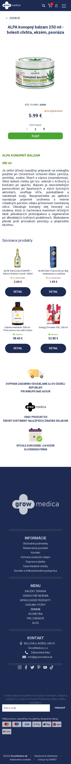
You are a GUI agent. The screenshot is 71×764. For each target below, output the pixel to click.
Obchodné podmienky (35, 543)
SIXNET (53, 759)
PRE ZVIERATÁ (35, 618)
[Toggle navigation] (64, 6)
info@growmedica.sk (40, 657)
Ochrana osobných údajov (35, 557)
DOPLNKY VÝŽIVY (35, 604)
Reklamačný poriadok (35, 548)
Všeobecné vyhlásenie (46, 756)
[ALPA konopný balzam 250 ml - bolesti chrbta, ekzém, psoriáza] (35, 70)
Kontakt (35, 552)
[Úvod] (35, 496)
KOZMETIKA (36, 613)
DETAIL (17, 291)
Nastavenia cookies (20, 759)
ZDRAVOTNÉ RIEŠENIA (35, 595)
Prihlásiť (60, 708)
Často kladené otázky (35, 566)
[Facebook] (26, 667)
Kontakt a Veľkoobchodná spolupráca (35, 570)
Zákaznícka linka (40, 652)
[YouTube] (45, 667)
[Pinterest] (39, 667)
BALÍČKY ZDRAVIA (35, 591)
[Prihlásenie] (56, 7)
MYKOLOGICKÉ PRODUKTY (35, 600)
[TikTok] (51, 667)
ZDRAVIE (35, 609)
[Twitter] (32, 667)
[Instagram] (20, 667)
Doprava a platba (35, 561)
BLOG (35, 622)
